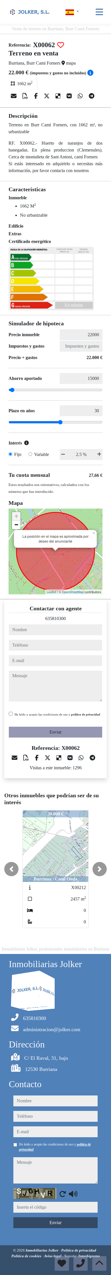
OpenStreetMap (73, 591)
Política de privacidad (79, 1250)
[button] (11, 869)
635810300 (55, 618)
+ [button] (16, 516)
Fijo (17, 454)
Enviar (55, 732)
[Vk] (70, 96)
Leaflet (51, 591)
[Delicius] (59, 96)
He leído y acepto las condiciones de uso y (57, 714)
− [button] (16, 524)
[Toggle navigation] (99, 12)
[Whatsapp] (81, 96)
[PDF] (26, 96)
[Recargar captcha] (62, 1194)
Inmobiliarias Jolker (42, 1250)
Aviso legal (53, 1256)
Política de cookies (26, 1256)
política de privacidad (85, 714)
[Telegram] (91, 96)
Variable (41, 454)
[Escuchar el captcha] (73, 1194)
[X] (47, 96)
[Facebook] (36, 96)
